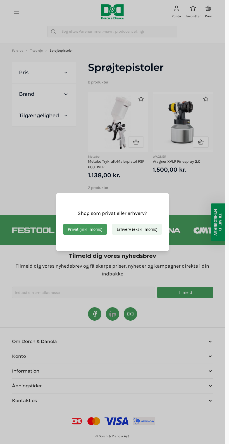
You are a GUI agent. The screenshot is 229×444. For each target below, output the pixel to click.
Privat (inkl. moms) (85, 229)
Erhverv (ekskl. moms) (137, 229)
